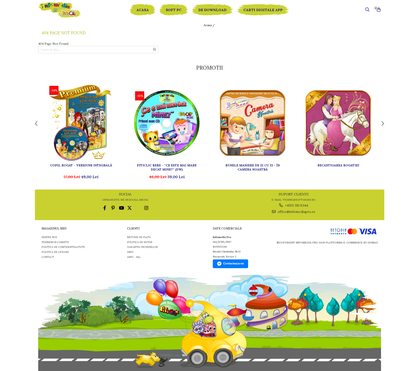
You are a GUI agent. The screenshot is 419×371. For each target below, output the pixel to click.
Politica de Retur (139, 242)
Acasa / (210, 25)
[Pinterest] (113, 208)
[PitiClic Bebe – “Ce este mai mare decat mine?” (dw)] (166, 123)
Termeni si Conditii (55, 242)
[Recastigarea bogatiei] (338, 123)
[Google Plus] (138, 208)
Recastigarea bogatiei (338, 165)
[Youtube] (121, 208)
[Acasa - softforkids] (64, 9)
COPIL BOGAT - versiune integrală (81, 165)
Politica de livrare (55, 252)
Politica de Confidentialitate (63, 246)
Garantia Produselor (142, 246)
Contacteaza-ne (233, 263)
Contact (47, 257)
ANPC (130, 252)
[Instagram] (146, 208)
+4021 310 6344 (296, 205)
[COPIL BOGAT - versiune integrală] (81, 123)
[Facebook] (104, 208)
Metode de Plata (139, 237)
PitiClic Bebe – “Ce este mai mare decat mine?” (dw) (167, 167)
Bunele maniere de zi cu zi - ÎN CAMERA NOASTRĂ (252, 167)
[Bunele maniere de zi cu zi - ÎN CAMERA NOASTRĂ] (252, 123)
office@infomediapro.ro (296, 212)
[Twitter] (129, 208)
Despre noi (49, 237)
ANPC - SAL (134, 257)
